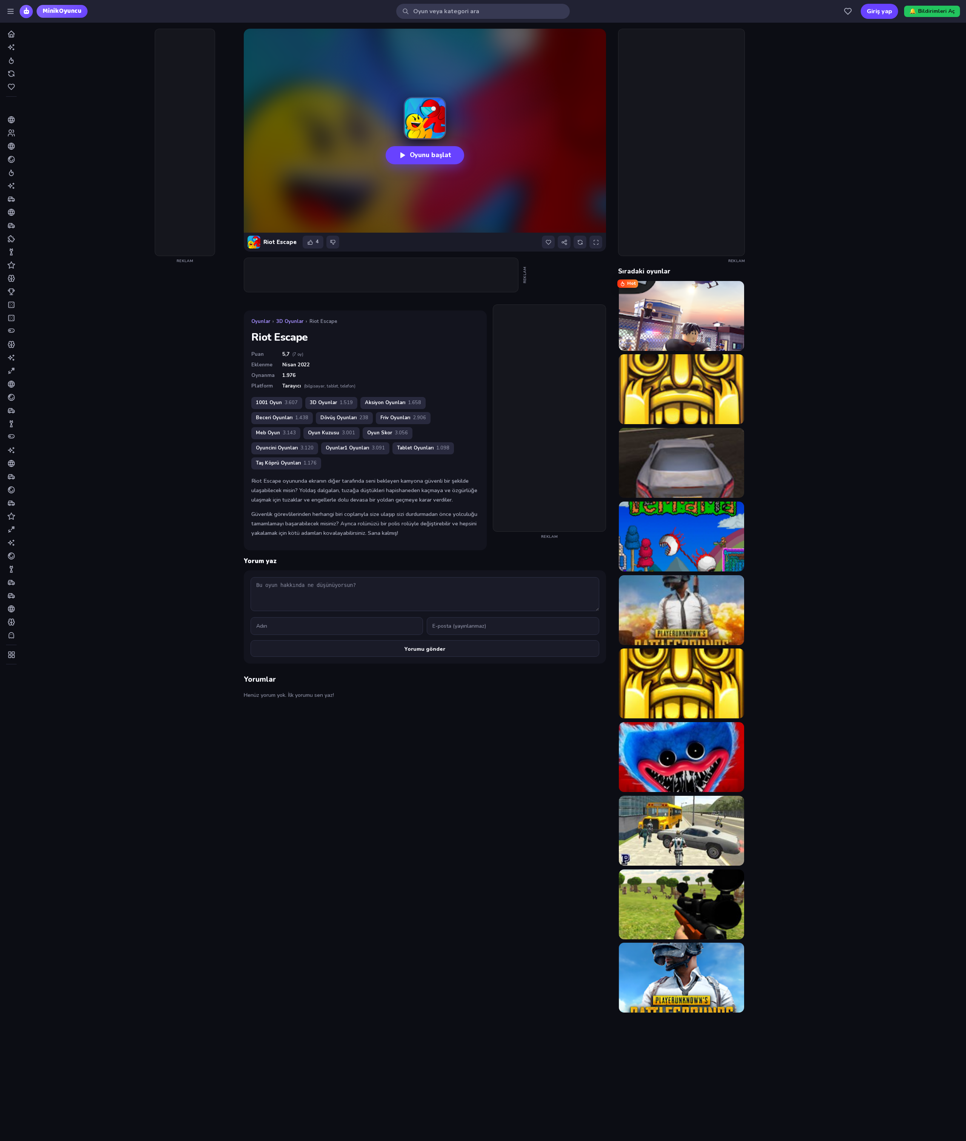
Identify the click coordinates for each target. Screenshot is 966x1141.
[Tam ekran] (595, 242)
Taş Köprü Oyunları (286, 463)
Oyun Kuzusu (331, 432)
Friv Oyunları (403, 417)
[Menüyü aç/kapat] (10, 11)
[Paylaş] (564, 242)
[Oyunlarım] (848, 11)
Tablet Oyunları (423, 448)
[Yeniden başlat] (580, 242)
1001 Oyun (277, 402)
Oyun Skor (387, 432)
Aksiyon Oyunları (393, 402)
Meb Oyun (276, 432)
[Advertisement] (185, 142)
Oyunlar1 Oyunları (355, 448)
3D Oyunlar (289, 321)
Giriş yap (879, 11)
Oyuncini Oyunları (285, 448)
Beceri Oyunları (282, 417)
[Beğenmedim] (332, 242)
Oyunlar (260, 321)
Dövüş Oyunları (344, 417)
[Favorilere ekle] (548, 242)
